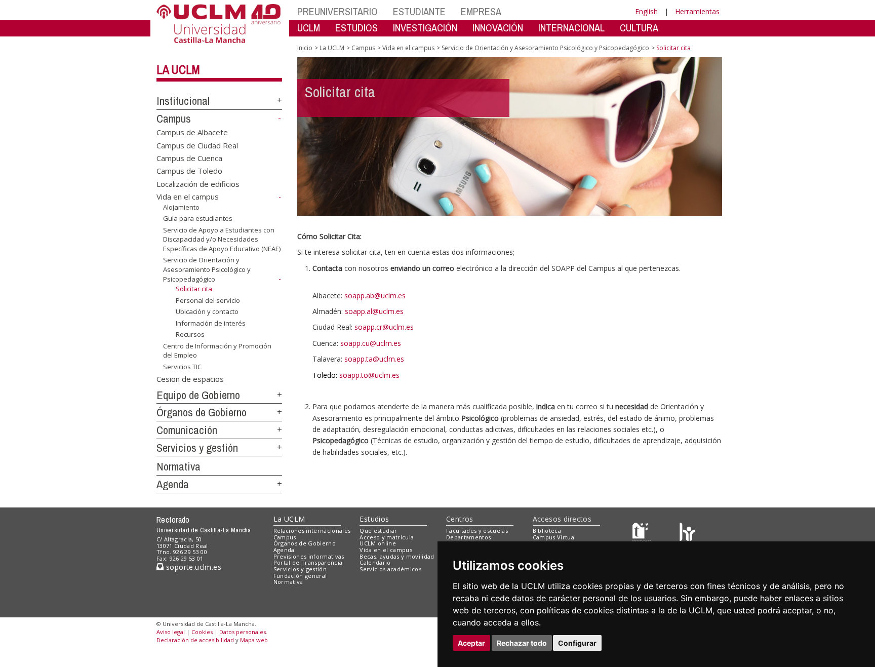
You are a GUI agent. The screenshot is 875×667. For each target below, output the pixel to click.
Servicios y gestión (197, 447)
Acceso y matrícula (387, 537)
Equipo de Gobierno (198, 395)
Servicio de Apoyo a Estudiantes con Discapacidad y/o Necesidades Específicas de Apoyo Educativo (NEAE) (222, 239)
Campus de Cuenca (189, 158)
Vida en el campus (187, 196)
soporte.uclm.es (192, 567)
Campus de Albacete (192, 132)
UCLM (308, 27)
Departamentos (468, 537)
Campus (173, 118)
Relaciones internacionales (312, 530)
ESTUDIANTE (419, 11)
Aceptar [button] (471, 643)
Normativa (178, 466)
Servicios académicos (390, 569)
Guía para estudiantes (197, 218)
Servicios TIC (182, 366)
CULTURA (639, 27)
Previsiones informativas (308, 556)
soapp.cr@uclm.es (384, 327)
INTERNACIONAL (571, 27)
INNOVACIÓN (497, 27)
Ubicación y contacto (207, 311)
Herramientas (697, 11)
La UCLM (178, 69)
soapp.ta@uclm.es (374, 359)
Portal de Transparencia (308, 562)
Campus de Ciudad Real (197, 145)
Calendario (375, 562)
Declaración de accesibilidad (195, 640)
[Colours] (687, 532)
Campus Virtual (554, 537)
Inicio (304, 48)
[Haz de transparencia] (641, 532)
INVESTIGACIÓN (425, 27)
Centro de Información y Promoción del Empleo (217, 350)
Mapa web (254, 640)
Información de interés (211, 323)
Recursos (190, 334)
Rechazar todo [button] (522, 643)
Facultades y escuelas (477, 530)
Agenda (172, 484)
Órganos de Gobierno (201, 412)
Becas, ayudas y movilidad (397, 556)
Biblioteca (547, 530)
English (646, 11)
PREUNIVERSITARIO (337, 11)
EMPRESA (481, 11)
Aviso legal (170, 632)
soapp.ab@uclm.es (375, 295)
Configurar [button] (577, 643)
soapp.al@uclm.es (374, 311)
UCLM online (378, 543)
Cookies (202, 632)
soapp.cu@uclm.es (370, 343)
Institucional (183, 100)
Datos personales (242, 632)
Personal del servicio (208, 299)
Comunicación (186, 430)
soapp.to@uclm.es (369, 375)
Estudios (374, 519)
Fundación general (300, 575)
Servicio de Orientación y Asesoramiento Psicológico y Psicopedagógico (207, 269)
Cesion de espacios (190, 378)
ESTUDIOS (356, 27)
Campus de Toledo (189, 171)
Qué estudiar (378, 530)
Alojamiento (181, 207)
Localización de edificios (198, 183)
